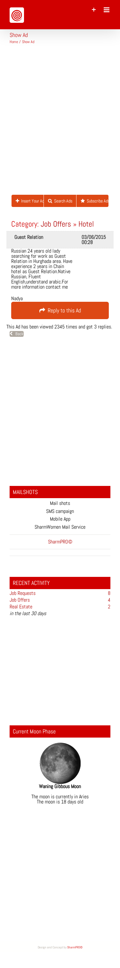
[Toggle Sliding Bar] (94, 9)
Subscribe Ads (96, 201)
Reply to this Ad (63, 310)
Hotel (86, 224)
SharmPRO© (75, 947)
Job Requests (23, 593)
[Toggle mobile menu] (107, 9)
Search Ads (62, 201)
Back (17, 333)
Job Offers (56, 224)
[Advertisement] (60, 122)
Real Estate (21, 606)
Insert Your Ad (31, 201)
